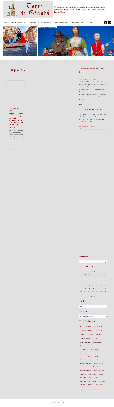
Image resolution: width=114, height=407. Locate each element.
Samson (82, 388)
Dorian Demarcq (97, 342)
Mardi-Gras (83, 374)
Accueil (6, 22)
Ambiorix (88, 326)
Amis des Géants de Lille (86, 330)
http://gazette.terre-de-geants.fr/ (87, 126)
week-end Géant (96, 388)
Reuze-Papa (82, 384)
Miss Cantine (83, 377)
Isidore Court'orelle (93, 360)
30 (105, 291)
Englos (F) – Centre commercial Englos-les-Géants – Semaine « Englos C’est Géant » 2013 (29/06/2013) (16, 119)
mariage (101, 374)
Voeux (88, 388)
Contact (83, 22)
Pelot (96, 377)
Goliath (96, 356)
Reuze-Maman (102, 381)
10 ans (81, 326)
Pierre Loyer (83, 381)
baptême (83, 334)
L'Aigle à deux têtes (98, 363)
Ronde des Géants (98, 384)
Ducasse (82, 346)
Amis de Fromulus (98, 326)
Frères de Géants (84, 349)
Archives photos (45, 22)
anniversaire (98, 330)
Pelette (90, 377)
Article (10, 108)
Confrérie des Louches (85, 342)
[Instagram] (109, 22)
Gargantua (82, 356)
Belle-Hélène (99, 334)
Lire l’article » (13, 145)
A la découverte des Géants (61, 22)
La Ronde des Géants (85, 367)
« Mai (91, 296)
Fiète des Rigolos (92, 346)
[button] (38, 22)
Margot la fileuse (92, 374)
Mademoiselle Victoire (85, 370)
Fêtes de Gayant (94, 353)
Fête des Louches (84, 353)
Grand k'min (83, 360)
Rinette (90, 384)
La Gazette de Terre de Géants (18, 22)
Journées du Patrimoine (85, 363)
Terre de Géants (62, 403)
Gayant (89, 356)
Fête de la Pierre (94, 349)
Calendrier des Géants (85, 338)
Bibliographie (75, 22)
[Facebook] (105, 22)
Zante (81, 391)
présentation (92, 381)
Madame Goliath (97, 367)
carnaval (96, 338)
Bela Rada (91, 334)
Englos (14, 108)
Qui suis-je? (91, 22)
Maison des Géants (99, 370)
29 (101, 291)
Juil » (95, 296)
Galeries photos (33, 22)
